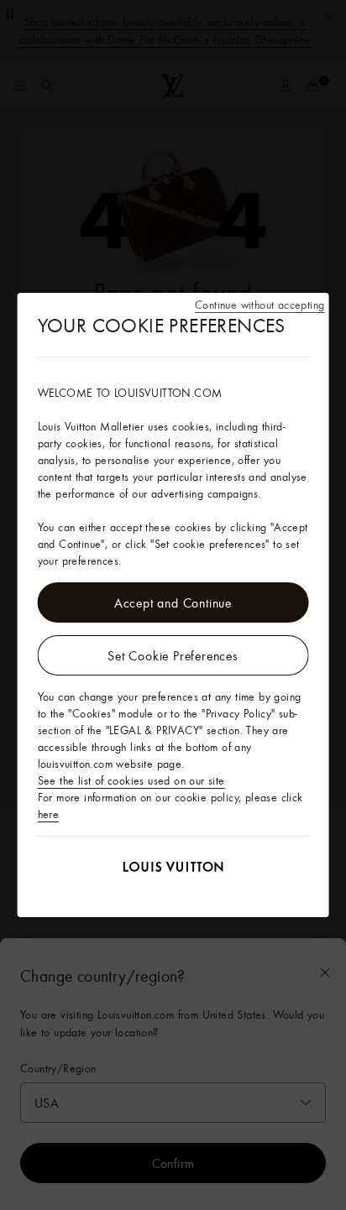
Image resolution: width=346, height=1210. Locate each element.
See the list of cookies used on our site (131, 780)
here (49, 813)
